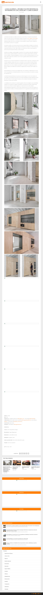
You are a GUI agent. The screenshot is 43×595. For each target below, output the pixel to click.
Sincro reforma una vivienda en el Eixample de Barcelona (16, 467)
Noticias (26, 526)
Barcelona (19, 526)
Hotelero (6, 571)
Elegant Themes (10, 593)
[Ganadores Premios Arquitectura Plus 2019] (26, 462)
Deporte (6, 558)
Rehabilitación (7, 576)
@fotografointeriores (17, 424)
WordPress (20, 593)
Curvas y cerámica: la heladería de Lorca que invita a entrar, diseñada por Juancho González (21, 543)
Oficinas (6, 573)
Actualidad (12, 526)
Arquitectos (16, 526)
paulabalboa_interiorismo (17, 421)
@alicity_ (5, 421)
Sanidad (6, 581)
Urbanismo (7, 586)
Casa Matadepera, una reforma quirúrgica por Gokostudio (17, 538)
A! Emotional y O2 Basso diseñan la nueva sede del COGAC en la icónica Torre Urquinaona (22, 525)
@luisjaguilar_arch (21, 418)
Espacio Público (7, 568)
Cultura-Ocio (7, 555)
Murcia (23, 544)
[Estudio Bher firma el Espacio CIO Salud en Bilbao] (35, 462)
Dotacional (7, 563)
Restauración (7, 578)
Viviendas (6, 589)
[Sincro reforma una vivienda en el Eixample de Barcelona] (17, 462)
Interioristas (23, 526)
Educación (6, 566)
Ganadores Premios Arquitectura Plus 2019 (26, 467)
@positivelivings (32, 418)
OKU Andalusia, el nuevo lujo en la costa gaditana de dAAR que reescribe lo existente (21, 534)
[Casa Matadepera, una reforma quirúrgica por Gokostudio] (4, 539)
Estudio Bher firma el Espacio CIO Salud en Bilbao (35, 467)
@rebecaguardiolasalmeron (26, 420)
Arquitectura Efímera (9, 553)
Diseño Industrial (8, 561)
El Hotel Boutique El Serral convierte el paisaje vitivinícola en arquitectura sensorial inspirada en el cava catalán (21, 530)
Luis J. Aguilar (30, 38)
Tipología (5, 550)
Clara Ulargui (35, 38)
